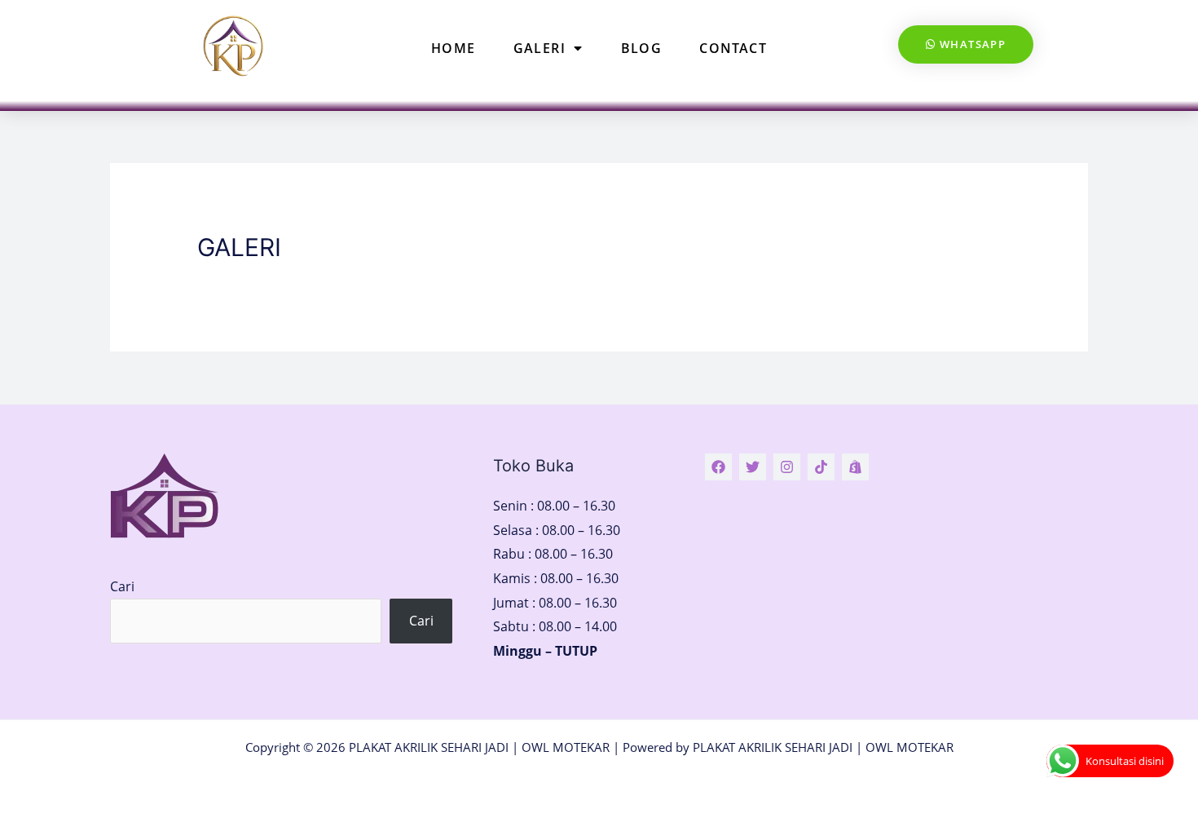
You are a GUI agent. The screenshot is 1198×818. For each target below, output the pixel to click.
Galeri (539, 48)
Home (453, 48)
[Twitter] (752, 466)
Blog (642, 48)
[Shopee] (855, 466)
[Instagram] (786, 466)
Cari (122, 586)
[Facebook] (718, 466)
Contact (733, 48)
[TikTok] (821, 466)
